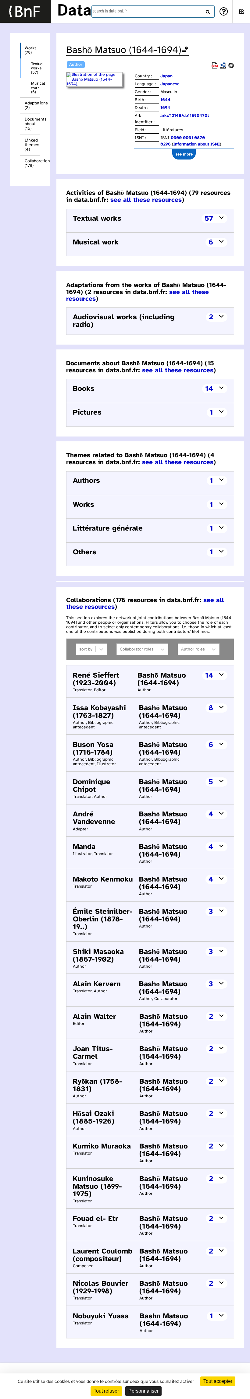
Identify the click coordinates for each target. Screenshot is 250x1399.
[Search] (207, 11)
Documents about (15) (32, 124)
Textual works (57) (35, 68)
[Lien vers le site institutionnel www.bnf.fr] (25, 11)
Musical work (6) (35, 87)
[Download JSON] (231, 67)
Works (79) (31, 50)
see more (184, 154)
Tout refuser (106, 1391)
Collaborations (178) (32, 163)
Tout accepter (217, 1381)
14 (209, 389)
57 (209, 219)
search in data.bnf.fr (110, 11)
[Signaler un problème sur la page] (185, 50)
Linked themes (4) (32, 145)
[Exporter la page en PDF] (215, 67)
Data (74, 11)
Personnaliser (143, 1391)
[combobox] (153, 11)
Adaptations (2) (32, 105)
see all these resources (146, 200)
